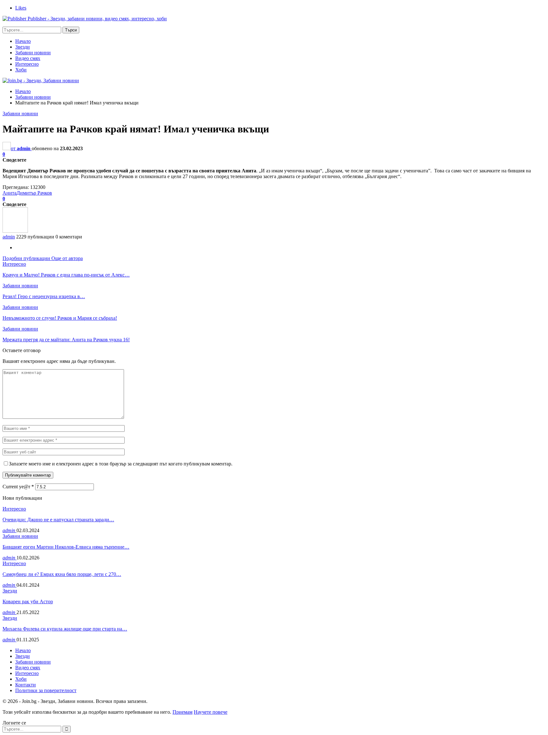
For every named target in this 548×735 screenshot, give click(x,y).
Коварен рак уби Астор (28, 601)
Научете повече (210, 712)
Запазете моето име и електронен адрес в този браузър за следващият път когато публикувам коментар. (120, 463)
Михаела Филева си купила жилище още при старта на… (65, 628)
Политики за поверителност (45, 690)
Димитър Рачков (34, 193)
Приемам (182, 712)
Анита (9, 193)
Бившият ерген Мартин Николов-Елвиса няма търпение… (66, 547)
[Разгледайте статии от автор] (15, 231)
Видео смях (27, 58)
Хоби (21, 69)
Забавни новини (33, 52)
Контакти (25, 684)
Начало (23, 41)
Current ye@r (18, 486)
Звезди (22, 47)
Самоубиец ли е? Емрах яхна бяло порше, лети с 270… (62, 574)
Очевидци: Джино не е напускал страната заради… (58, 519)
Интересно (27, 64)
